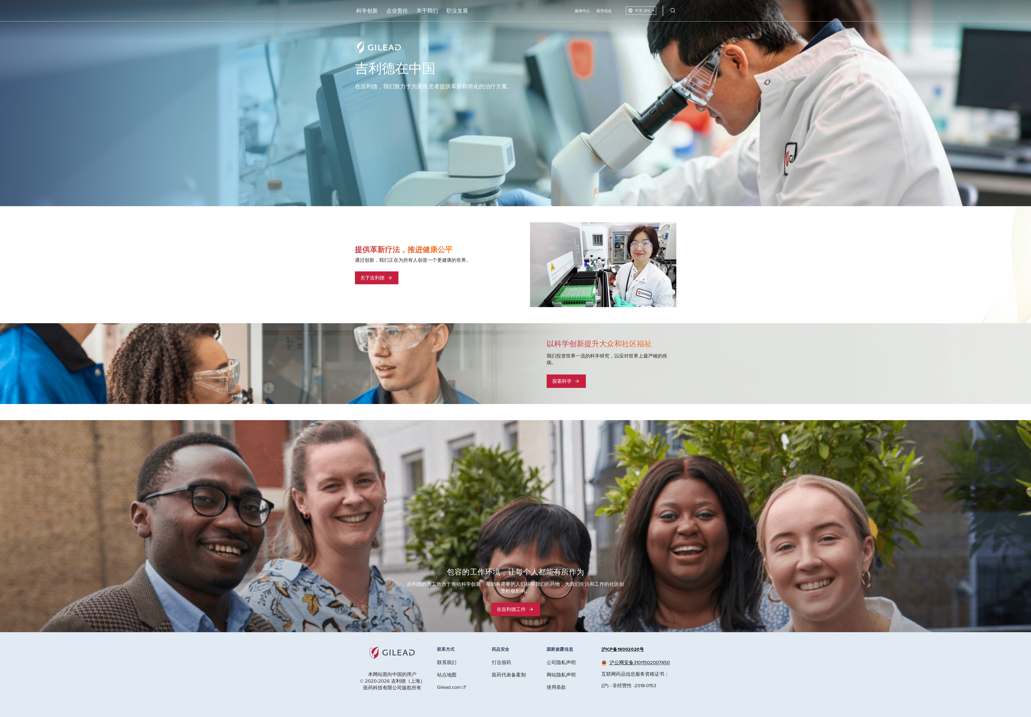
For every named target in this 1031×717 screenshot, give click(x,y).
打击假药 (501, 662)
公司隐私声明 (561, 662)
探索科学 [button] (562, 381)
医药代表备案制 (509, 674)
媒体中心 (582, 10)
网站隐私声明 (561, 674)
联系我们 (447, 662)
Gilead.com (449, 687)
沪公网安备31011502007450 (639, 662)
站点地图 (447, 674)
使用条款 (556, 687)
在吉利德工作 (511, 609)
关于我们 (427, 10)
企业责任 (397, 10)
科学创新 (367, 10)
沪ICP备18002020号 (622, 649)
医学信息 (604, 10)
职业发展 (457, 10)
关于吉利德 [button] (372, 277)
